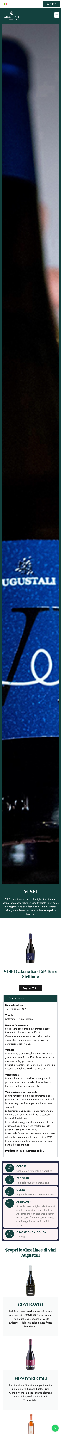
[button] (56, 15)
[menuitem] (5, 4)
